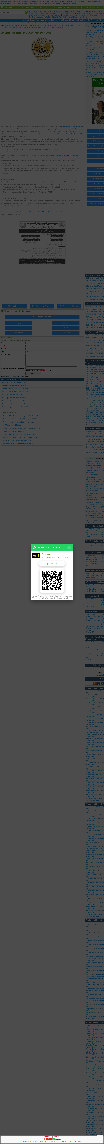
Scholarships (42, 1141)
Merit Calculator (68, 1141)
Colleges (58, 1141)
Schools (51, 1141)
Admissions (27, 1141)
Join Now (53, 563)
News (35, 1141)
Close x (100, 1135)
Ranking (78, 1141)
